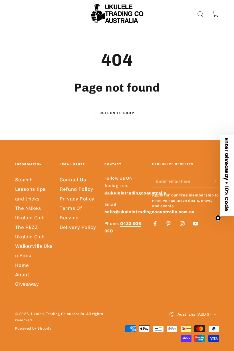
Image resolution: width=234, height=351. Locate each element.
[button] (200, 14)
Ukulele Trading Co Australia (57, 314)
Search (24, 179)
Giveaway (27, 284)
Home (22, 265)
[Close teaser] (218, 218)
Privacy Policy (77, 199)
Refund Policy (76, 189)
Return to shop (117, 113)
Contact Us (73, 179)
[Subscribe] (215, 181)
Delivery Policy (78, 227)
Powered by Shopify (33, 328)
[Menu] (18, 14)
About (22, 274)
